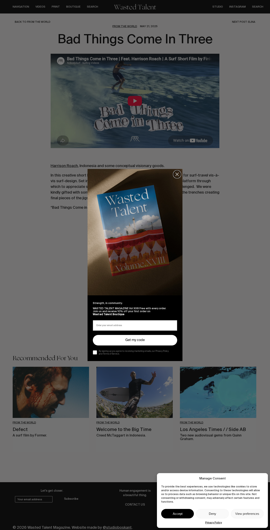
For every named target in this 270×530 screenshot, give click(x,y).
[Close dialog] (177, 174)
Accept (177, 513)
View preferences (247, 513)
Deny (212, 513)
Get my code (135, 340)
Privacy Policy (213, 522)
